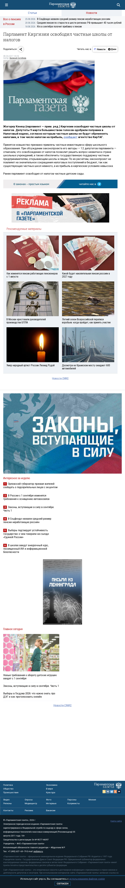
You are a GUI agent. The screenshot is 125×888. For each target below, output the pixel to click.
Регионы (7, 803)
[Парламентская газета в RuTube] (119, 791)
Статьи (32, 13)
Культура (50, 792)
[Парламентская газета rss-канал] (104, 791)
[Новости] (100, 49)
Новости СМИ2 (60, 378)
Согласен (62, 883)
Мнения (92, 799)
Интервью (51, 803)
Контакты (8, 810)
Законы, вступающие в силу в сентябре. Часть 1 (31, 685)
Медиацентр (31, 803)
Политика (8, 785)
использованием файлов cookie (87, 878)
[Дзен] (112, 49)
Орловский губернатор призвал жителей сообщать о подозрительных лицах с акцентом (30, 485)
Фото (48, 799)
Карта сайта (116, 821)
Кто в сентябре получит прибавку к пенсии (53, 26)
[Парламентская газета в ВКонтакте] (108, 791)
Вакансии (50, 810)
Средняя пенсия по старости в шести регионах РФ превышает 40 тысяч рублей (73, 22)
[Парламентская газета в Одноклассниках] (115, 791)
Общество (8, 789)
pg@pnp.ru (38, 851)
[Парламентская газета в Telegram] (111, 791)
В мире (49, 789)
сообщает (70, 137)
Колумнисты (73, 803)
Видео (6, 799)
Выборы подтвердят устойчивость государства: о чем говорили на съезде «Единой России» (26, 534)
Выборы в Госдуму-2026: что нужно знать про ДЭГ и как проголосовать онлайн (29, 695)
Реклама (29, 810)
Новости (91, 13)
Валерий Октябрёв (18, 58)
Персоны (71, 799)
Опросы (29, 799)
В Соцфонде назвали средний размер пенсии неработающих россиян (67, 19)
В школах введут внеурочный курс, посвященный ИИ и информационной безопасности (26, 549)
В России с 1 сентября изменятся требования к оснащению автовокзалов (26, 497)
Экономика (51, 785)
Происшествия (10, 792)
